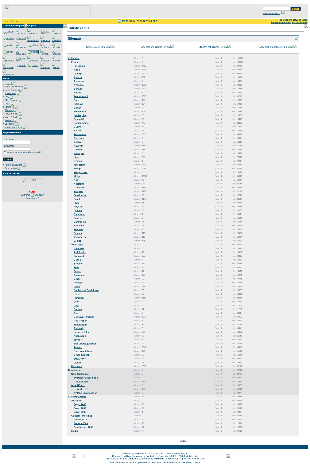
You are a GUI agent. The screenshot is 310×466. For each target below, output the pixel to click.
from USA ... (78, 385)
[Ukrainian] (21, 47)
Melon (77, 176)
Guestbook (10, 93)
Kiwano (78, 130)
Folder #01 (82, 381)
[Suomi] (21, 38)
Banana (78, 88)
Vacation (76, 400)
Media (74, 431)
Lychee (78, 161)
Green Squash (82, 355)
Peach (77, 199)
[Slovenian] (21, 54)
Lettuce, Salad (82, 332)
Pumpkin (79, 298)
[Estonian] (33, 60)
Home (6, 21)
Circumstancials (77, 396)
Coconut (79, 149)
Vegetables (77, 244)
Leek (76, 301)
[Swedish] (56, 40)
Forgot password (13, 165)
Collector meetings (81, 415)
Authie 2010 (80, 419)
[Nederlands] (33, 40)
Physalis (78, 206)
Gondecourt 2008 (83, 427)
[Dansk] (56, 67)
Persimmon (80, 134)
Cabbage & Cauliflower (86, 290)
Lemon (78, 241)
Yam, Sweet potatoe (85, 343)
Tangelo (78, 229)
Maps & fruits (11, 117)
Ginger (77, 279)
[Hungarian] (8, 67)
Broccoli (78, 263)
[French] (8, 31)
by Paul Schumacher (85, 393)
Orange (78, 73)
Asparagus (80, 336)
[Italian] (33, 45)
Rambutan (79, 214)
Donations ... (75, 370)
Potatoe (78, 282)
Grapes (78, 233)
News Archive (12, 90)
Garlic (77, 286)
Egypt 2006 (80, 412)
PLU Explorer (11, 100)
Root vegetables (83, 351)
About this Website (13, 86)
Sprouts (78, 339)
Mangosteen (81, 172)
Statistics (9, 107)
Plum (77, 203)
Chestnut (79, 138)
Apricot (78, 77)
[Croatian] (33, 33)
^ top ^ (183, 440)
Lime (76, 157)
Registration (11, 168)
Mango (77, 168)
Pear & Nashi (81, 96)
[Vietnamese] (8, 74)
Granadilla (79, 119)
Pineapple (79, 66)
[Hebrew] (45, 47)
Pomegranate (81, 123)
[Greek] (21, 58)
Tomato (78, 347)
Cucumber (79, 275)
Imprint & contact (13, 127)
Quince (78, 210)
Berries (78, 92)
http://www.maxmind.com (192, 458)
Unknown (25, 194)
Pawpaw (78, 191)
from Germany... (80, 374)
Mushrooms (80, 324)
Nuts (76, 180)
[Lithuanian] (45, 67)
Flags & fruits (11, 113)
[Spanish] (56, 54)
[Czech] (45, 54)
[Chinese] (21, 33)
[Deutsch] (45, 60)
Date (76, 100)
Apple (77, 69)
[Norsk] (33, 65)
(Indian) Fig (80, 115)
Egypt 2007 (80, 408)
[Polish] (8, 45)
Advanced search (271, 13)
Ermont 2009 (81, 423)
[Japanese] (45, 40)
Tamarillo (79, 225)
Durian (77, 107)
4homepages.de (180, 453)
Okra (76, 313)
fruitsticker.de (191, 456)
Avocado (79, 85)
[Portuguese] (8, 60)
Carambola (80, 222)
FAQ (7, 96)
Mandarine (79, 165)
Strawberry (80, 111)
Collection (74, 58)
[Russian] (8, 38)
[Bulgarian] (56, 47)
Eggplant (79, 256)
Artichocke (80, 252)
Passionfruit (80, 195)
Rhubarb (79, 328)
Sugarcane (80, 358)
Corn (76, 305)
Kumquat (79, 153)
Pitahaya (78, 104)
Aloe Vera (79, 248)
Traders (9, 120)
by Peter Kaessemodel (86, 377)
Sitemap (9, 110)
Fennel (77, 271)
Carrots (78, 309)
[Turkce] (8, 51)
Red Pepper (80, 320)
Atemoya (79, 81)
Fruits (74, 62)
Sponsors (10, 124)
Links (7, 103)
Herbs (77, 294)
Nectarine (79, 184)
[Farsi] (45, 31)
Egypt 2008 (80, 404)
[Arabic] (21, 65)
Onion (77, 362)
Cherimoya (80, 237)
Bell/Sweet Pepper (84, 317)
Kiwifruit (78, 145)
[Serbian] (56, 33)
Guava (77, 126)
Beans (77, 260)
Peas (76, 267)
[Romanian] (56, 60)
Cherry (77, 142)
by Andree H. (81, 389)
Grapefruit (79, 187)
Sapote (78, 218)
